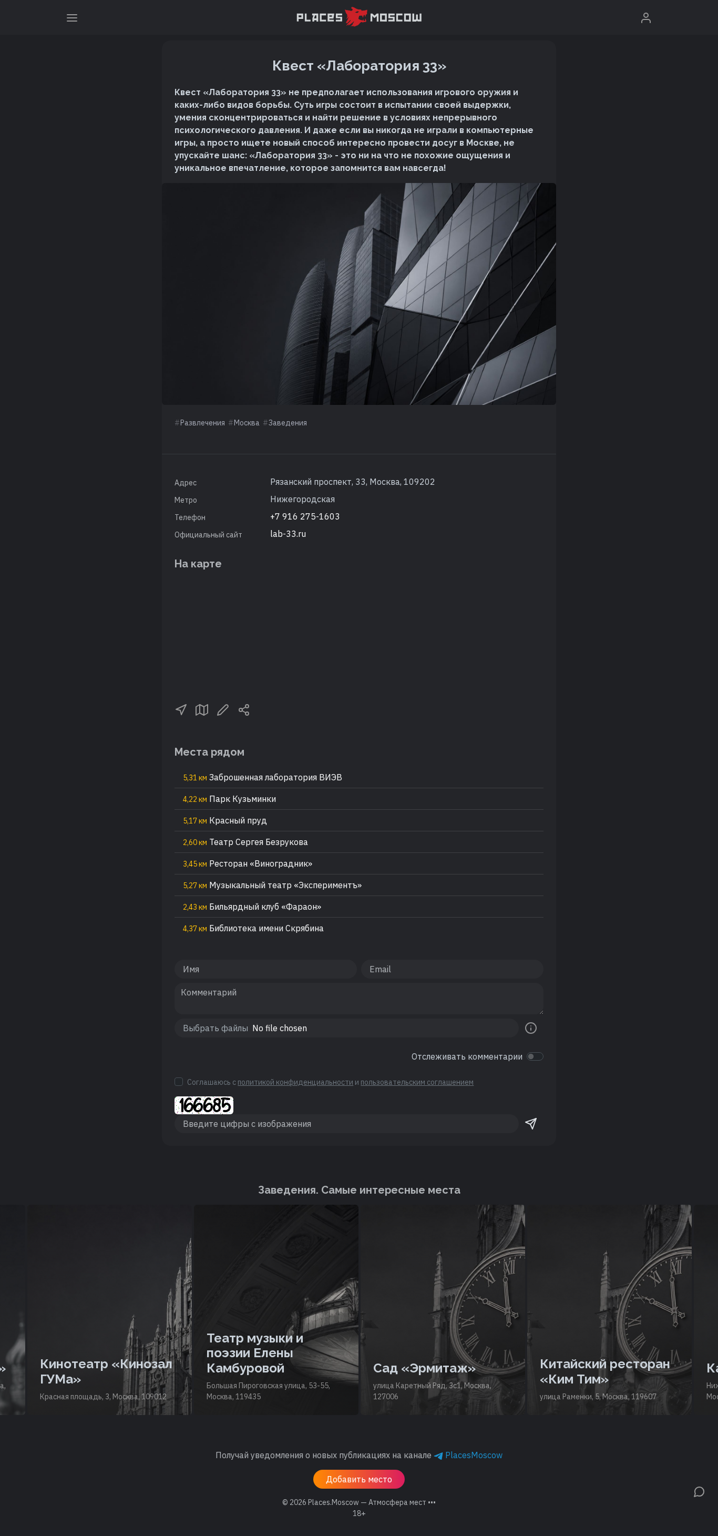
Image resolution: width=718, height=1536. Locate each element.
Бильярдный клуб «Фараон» (252, 906)
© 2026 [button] (359, 1502)
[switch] (535, 1056)
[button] (181, 709)
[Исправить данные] (223, 709)
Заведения (288, 423)
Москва (247, 423)
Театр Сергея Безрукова (245, 842)
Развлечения (202, 423)
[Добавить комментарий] (699, 1491)
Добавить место (359, 1479)
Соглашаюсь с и (330, 1082)
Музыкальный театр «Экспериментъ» (272, 885)
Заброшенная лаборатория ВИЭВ (262, 777)
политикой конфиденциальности (295, 1082)
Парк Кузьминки (229, 799)
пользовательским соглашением (417, 1082)
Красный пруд (225, 820)
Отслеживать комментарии (467, 1056)
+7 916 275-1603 (305, 516)
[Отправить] (530, 1123)
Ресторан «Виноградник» (247, 863)
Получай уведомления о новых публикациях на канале (359, 1455)
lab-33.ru (288, 533)
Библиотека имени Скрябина (253, 928)
